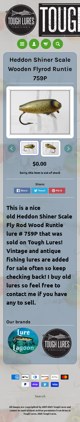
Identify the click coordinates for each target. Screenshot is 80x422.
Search (40, 396)
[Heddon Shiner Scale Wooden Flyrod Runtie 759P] (29, 148)
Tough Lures (49, 413)
